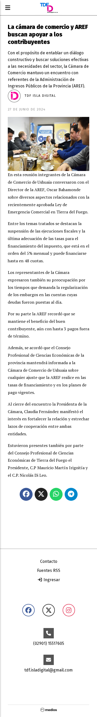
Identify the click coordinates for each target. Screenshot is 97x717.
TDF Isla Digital (40, 96)
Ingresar (51, 579)
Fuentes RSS (48, 570)
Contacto (48, 561)
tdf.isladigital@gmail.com (48, 670)
